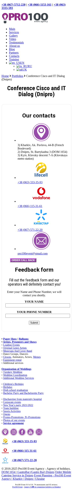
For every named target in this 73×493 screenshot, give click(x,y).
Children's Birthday (13, 384)
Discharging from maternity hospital (22, 399)
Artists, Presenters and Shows (19, 342)
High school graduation (15, 390)
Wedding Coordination (15, 375)
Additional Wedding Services (18, 378)
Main (12, 28)
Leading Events (11, 345)
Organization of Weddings (16, 369)
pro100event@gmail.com (33, 253)
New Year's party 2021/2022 (18, 405)
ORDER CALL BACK (23, 260)
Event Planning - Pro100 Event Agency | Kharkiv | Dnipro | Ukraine (36, 477)
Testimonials (16, 42)
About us (14, 45)
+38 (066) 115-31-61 (30, 206)
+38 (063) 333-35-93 (30, 182)
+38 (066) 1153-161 (39, 4)
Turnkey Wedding (12, 372)
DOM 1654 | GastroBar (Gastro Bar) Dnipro (27, 472)
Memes (37, 357)
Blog (12, 49)
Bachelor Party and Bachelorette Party (23, 393)
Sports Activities (12, 411)
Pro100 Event (17, 487)
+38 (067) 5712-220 (13, 4)
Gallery (13, 35)
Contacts (14, 56)
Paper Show (10, 339)
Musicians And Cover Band (17, 351)
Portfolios (17, 76)
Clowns (7, 357)
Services (14, 32)
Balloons (23, 339)
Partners (14, 52)
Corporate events (12, 402)
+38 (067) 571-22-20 (30, 229)
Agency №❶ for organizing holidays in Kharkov (42, 487)
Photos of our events (14, 420)
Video (12, 39)
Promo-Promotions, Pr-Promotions (21, 417)
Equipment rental (12, 360)
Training (14, 59)
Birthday (7, 387)
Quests (6, 414)
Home (5, 76)
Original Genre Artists (15, 348)
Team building (11, 408)
